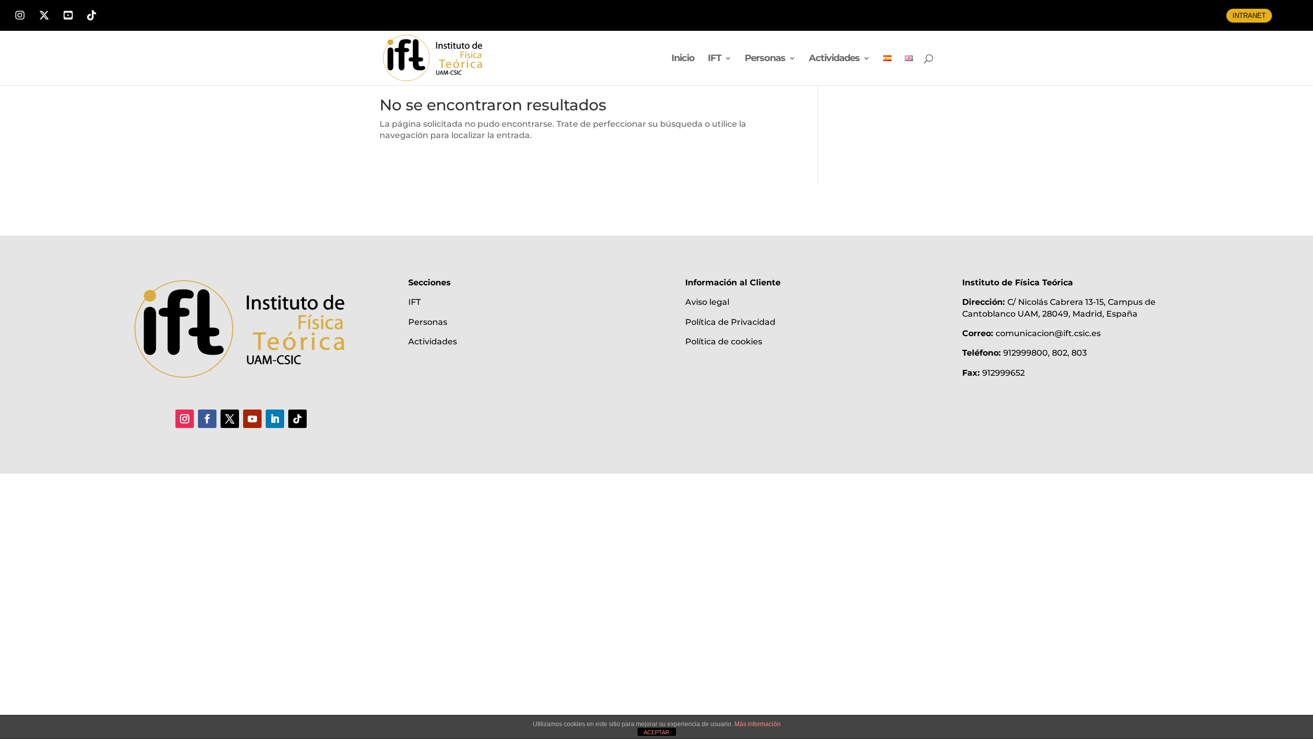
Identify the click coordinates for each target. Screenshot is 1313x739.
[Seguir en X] (230, 419)
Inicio (682, 59)
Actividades (834, 59)
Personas (765, 59)
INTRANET (1249, 16)
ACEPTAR (656, 732)
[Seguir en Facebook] (207, 419)
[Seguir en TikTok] (297, 419)
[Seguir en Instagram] (184, 419)
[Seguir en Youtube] (252, 419)
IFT (714, 59)
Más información (757, 724)
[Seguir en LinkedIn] (275, 419)
